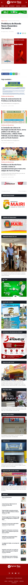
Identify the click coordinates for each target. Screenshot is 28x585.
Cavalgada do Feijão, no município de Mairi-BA (10, 544)
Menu (2, 2)
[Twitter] (20, 33)
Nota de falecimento (7, 497)
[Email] (23, 33)
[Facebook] (18, 33)
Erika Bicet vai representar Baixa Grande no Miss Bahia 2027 (9, 537)
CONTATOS (23, 6)
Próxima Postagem (22, 191)
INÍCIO (2, 6)
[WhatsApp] (25, 33)
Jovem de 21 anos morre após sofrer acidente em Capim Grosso (10, 524)
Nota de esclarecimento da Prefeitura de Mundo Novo (11, 100)
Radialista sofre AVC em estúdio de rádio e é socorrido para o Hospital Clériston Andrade (10, 551)
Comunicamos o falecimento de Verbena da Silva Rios (9, 504)
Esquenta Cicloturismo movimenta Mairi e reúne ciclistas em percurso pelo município (10, 531)
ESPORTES (16, 581)
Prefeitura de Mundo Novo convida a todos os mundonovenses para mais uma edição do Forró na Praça (13, 168)
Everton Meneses (18, 578)
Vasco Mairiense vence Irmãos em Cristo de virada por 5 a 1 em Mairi (10, 557)
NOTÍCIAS (11, 581)
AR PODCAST (12, 6)
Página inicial (4, 20)
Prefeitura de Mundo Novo (13, 20)
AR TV (6, 6)
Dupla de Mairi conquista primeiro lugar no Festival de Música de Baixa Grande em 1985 (10, 512)
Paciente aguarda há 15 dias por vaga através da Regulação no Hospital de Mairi (10, 518)
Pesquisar (26, 2)
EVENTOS (18, 6)
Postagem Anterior (6, 191)
